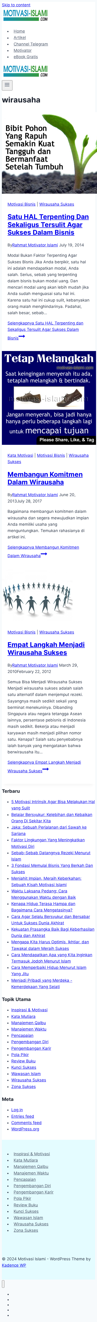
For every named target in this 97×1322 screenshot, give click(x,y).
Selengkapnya (45, 330)
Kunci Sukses (23, 1067)
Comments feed (26, 1122)
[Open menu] (7, 85)
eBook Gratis (26, 56)
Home (19, 31)
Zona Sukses (23, 1086)
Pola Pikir (20, 1054)
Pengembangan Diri (29, 1041)
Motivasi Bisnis (22, 204)
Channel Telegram (31, 44)
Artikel (20, 37)
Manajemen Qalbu (28, 1022)
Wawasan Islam (26, 1073)
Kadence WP (14, 1265)
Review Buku (23, 1061)
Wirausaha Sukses (56, 204)
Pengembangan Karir (31, 1048)
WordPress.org (25, 1129)
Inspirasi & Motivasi (29, 1010)
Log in (17, 1109)
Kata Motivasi (20, 455)
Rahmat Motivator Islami (35, 245)
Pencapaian (22, 1035)
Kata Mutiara (23, 1016)
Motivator (23, 50)
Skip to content (16, 5)
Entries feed (22, 1116)
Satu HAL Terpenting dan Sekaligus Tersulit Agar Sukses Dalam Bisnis (48, 224)
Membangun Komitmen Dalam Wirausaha (45, 478)
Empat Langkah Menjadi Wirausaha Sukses (46, 649)
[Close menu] (3, 1284)
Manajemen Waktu (28, 1029)
